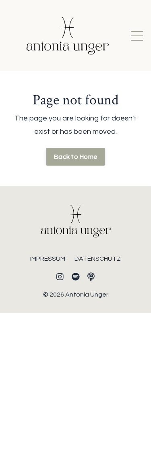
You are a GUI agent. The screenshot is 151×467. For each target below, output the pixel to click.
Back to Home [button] (75, 157)
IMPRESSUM (47, 258)
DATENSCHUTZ (97, 258)
